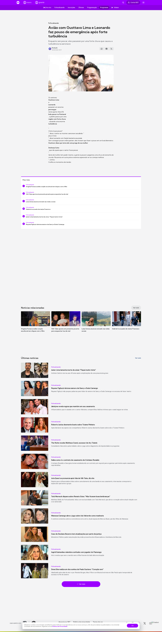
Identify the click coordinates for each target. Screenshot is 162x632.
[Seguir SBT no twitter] (144, 623)
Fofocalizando (53, 23)
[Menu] (143, 2)
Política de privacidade (81, 622)
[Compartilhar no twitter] (111, 48)
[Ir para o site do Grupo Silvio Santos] (19, 623)
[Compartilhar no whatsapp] (101, 48)
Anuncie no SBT (64, 622)
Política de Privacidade (59, 626)
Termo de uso (98, 622)
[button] (35, 324)
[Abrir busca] (123, 2)
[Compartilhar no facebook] (106, 48)
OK (132, 626)
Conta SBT (134, 2)
